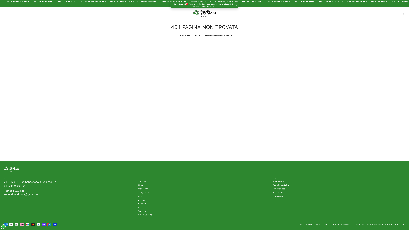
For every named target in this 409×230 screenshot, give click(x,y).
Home (140, 185)
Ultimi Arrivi (143, 189)
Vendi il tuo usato (145, 215)
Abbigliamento (144, 193)
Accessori (142, 200)
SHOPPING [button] (142, 178)
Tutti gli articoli (144, 211)
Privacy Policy (278, 181)
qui (207, 35)
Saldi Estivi (142, 181)
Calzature (142, 204)
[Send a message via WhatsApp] (3, 226)
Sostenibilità (278, 196)
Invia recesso (278, 193)
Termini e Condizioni (281, 185)
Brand (140, 207)
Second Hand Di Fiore (309, 224)
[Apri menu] (7, 13)
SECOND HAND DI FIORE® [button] (13, 178)
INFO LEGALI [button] (277, 178)
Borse (140, 196)
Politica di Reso (279, 189)
